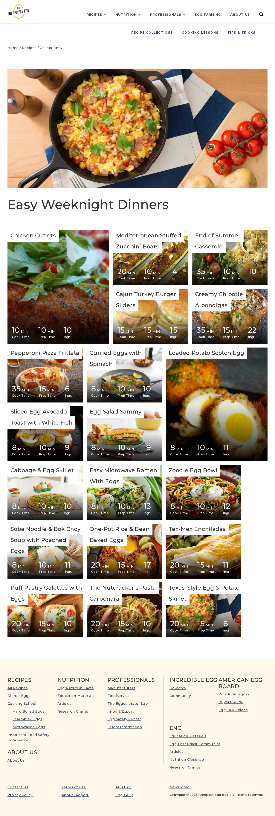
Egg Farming (208, 14)
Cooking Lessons (200, 32)
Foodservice (119, 696)
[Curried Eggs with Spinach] (124, 375)
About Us (240, 14)
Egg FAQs (124, 795)
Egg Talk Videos (233, 710)
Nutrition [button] (126, 14)
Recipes (29, 48)
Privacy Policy (20, 795)
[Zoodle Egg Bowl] (203, 492)
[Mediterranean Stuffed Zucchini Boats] (150, 257)
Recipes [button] (94, 14)
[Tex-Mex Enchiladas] (203, 551)
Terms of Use (74, 787)
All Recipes (17, 688)
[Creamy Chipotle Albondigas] (230, 316)
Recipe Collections (152, 32)
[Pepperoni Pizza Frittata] (45, 375)
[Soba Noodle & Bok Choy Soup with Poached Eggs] (45, 551)
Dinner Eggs (18, 696)
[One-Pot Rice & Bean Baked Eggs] (124, 551)
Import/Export (121, 711)
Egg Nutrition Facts (75, 688)
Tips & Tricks (241, 32)
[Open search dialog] (261, 14)
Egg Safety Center (124, 719)
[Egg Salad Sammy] (124, 433)
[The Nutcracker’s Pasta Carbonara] (124, 609)
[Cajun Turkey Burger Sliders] (150, 316)
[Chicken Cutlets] (58, 287)
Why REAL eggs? (234, 694)
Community (180, 696)
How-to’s (177, 688)
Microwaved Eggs (29, 727)
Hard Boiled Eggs (28, 711)
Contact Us (17, 787)
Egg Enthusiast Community (194, 744)
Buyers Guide (231, 702)
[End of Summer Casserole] (230, 257)
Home (13, 48)
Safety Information (125, 727)
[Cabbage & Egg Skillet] (45, 492)
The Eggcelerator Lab (128, 704)
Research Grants (72, 711)
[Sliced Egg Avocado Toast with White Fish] (45, 433)
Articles (64, 704)
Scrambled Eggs (27, 719)
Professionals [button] (165, 14)
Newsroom (179, 787)
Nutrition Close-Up (186, 759)
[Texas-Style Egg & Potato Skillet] (203, 609)
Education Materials (75, 696)
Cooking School (21, 704)
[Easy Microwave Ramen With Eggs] (124, 492)
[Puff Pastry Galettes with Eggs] (45, 609)
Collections (50, 48)
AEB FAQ (123, 787)
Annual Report (75, 795)
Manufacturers (121, 688)
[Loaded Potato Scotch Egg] (217, 404)
